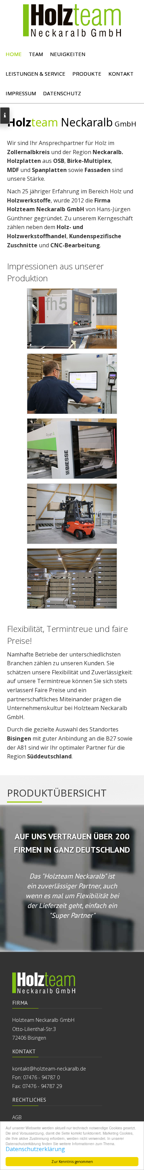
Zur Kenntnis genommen (72, 1161)
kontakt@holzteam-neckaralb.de (49, 1068)
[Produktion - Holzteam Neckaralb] (72, 319)
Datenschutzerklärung (35, 1149)
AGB (17, 1117)
